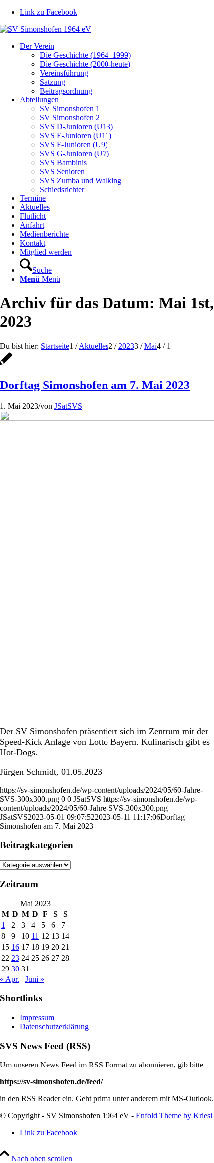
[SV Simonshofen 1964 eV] (45, 29)
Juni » (34, 979)
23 (15, 958)
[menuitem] (117, 69)
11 (35, 936)
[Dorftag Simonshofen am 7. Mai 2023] (6, 364)
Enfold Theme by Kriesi (174, 1115)
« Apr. (9, 979)
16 (15, 947)
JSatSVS (68, 406)
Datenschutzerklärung (54, 1026)
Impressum (37, 1017)
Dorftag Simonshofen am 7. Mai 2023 (95, 385)
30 (15, 969)
